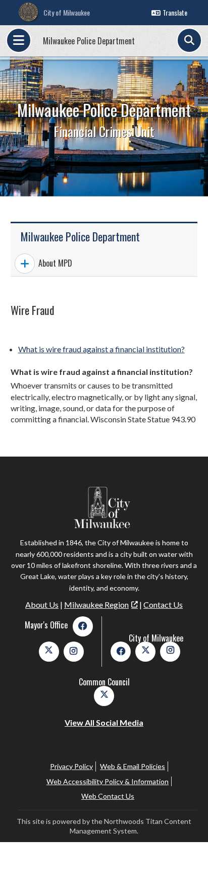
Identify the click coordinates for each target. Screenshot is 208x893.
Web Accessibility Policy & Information (107, 781)
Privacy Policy (71, 766)
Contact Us (163, 604)
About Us (42, 604)
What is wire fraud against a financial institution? (101, 349)
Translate (175, 12)
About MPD (55, 263)
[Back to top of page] (186, 869)
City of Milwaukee (66, 12)
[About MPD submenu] (25, 263)
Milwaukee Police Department (89, 41)
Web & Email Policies (132, 766)
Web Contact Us (107, 796)
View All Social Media (104, 722)
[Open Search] (189, 40)
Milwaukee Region (96, 604)
